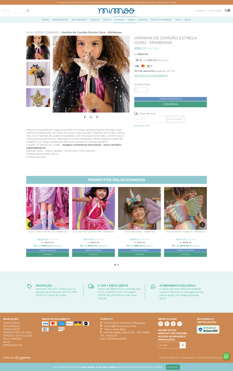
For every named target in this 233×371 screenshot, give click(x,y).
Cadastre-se (201, 11)
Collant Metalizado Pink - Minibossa (93, 232)
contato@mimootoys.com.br (120, 326)
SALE (178, 19)
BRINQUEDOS (60, 19)
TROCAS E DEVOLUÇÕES (17, 335)
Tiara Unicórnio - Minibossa (139, 232)
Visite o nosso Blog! (115, 329)
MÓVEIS (143, 19)
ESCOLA (94, 19)
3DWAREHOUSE (12, 345)
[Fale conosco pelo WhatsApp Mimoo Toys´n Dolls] (226, 356)
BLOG (188, 19)
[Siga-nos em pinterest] (179, 323)
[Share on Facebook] (85, 117)
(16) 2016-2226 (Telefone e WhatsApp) (124, 323)
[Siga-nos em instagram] (160, 323)
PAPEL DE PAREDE (161, 19)
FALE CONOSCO (12, 338)
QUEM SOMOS (11, 323)
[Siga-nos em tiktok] (173, 323)
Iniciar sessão (215, 11)
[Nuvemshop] (17, 360)
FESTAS (107, 19)
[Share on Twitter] (90, 117)
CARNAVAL (52, 32)
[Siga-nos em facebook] (167, 323)
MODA (131, 19)
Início (29, 32)
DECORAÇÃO (79, 19)
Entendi (173, 367)
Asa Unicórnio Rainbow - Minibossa (185, 232)
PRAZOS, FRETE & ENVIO (17, 332)
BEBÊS (45, 19)
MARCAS (119, 19)
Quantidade (142, 84)
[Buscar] (28, 10)
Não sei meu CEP (142, 125)
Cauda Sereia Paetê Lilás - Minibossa (48, 232)
